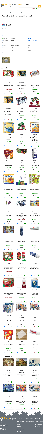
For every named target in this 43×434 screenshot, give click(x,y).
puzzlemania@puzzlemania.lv (6, 424)
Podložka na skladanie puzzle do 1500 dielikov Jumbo (8, 268)
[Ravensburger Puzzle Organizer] (4, 146)
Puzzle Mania (3, 12)
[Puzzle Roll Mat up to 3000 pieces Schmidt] (17, 119)
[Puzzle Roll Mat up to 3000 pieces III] (17, 172)
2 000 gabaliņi (8, 372)
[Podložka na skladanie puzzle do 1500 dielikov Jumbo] (4, 275)
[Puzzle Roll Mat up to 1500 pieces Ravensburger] (4, 120)
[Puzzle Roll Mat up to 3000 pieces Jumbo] (4, 93)
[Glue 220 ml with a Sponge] (17, 249)
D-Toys (16, 12)
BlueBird (8, 396)
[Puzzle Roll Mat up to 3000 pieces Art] (31, 119)
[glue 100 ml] (4, 223)
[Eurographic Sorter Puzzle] (4, 197)
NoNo (8, 211)
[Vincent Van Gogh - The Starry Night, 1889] (4, 408)
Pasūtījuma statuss (20, 421)
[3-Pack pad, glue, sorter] (31, 223)
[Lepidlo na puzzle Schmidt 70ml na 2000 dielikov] (31, 353)
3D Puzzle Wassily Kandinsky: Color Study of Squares (21, 401)
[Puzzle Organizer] (17, 146)
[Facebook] (1, 429)
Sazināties (19, 431)
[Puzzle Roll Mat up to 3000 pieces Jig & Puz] (31, 172)
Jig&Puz (34, 160)
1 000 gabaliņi (11, 12)
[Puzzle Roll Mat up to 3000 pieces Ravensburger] (17, 94)
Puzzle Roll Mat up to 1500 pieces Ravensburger (8, 113)
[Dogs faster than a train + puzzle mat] (17, 327)
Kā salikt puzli (38, 426)
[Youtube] (3, 429)
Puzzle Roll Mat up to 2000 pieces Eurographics (34, 139)
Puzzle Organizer (21, 137)
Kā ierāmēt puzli (38, 424)
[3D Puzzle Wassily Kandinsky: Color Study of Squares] (17, 408)
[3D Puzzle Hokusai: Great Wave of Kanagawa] (31, 408)
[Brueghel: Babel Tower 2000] (17, 382)
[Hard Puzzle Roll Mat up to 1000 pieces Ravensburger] (17, 223)
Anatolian (21, 160)
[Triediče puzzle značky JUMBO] (4, 301)
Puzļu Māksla (22, 12)
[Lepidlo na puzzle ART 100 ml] (17, 301)
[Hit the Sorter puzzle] (31, 197)
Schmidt (21, 108)
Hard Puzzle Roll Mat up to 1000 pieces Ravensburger (21, 217)
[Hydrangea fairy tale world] (31, 327)
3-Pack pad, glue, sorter (35, 215)
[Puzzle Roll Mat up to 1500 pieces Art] (4, 172)
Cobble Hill (34, 289)
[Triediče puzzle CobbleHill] (4, 327)
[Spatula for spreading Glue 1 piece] (17, 352)
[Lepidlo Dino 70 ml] (31, 249)
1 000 (29, 35)
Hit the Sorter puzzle (34, 189)
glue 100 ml (8, 215)
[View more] (8, 76)
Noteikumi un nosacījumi (21, 428)
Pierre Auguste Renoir (32, 40)
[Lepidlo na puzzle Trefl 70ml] (4, 352)
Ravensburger (21, 82)
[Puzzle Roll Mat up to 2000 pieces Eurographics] (31, 146)
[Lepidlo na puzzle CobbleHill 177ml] (31, 301)
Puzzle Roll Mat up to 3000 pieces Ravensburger (21, 87)
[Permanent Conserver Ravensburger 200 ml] (31, 275)
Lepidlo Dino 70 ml (35, 241)
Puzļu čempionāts (20, 429)
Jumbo (8, 82)
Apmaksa (18, 424)
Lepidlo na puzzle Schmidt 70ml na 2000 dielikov (34, 346)
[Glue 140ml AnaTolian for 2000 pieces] (17, 275)
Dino (35, 237)
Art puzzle (35, 108)
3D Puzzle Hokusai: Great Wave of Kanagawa (35, 401)
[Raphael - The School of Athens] (4, 382)
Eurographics (34, 134)
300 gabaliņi (21, 398)
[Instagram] (5, 429)
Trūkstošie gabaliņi (39, 421)
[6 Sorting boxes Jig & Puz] (4, 249)
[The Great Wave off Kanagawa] (31, 382)
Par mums (19, 426)
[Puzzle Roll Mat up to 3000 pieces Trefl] (31, 93)
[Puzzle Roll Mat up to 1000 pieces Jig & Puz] (17, 197)
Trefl (34, 82)
